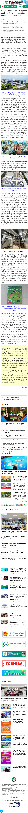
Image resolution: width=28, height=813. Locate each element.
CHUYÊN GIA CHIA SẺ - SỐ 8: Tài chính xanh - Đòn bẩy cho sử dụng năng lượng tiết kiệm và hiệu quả (14, 424)
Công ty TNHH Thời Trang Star (12, 397)
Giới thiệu (7, 6)
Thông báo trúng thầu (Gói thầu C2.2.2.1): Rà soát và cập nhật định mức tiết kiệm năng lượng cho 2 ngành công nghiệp (15, 449)
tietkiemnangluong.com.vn (10, 793)
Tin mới (6, 404)
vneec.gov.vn (18, 793)
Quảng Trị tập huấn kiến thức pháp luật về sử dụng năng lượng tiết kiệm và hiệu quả (18, 622)
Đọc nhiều (8, 681)
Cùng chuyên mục (11, 510)
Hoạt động (20, 6)
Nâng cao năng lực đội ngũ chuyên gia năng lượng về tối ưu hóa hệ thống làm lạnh (14, 699)
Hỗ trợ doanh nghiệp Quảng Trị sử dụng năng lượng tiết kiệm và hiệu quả (13, 544)
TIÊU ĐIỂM (7, 453)
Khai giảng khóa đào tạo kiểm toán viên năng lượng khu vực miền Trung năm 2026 (18, 578)
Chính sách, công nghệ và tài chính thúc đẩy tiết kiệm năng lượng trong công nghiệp (18, 570)
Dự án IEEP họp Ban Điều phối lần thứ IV (12, 440)
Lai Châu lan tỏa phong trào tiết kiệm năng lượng (17, 614)
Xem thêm (23, 501)
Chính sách (13, 6)
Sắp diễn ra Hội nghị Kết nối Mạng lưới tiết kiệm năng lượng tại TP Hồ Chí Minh (18, 606)
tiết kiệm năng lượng (6, 399)
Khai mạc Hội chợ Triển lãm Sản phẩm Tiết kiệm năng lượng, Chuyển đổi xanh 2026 (12, 551)
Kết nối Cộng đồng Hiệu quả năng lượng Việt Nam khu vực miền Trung (18, 587)
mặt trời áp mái (15, 399)
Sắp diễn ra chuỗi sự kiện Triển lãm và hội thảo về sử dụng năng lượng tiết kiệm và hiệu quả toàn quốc (18, 597)
